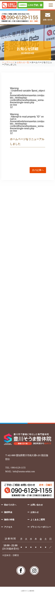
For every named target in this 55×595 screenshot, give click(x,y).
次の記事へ (38, 170)
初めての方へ (10, 505)
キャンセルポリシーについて (15, 314)
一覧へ (27, 354)
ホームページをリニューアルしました (19, 338)
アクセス (8, 527)
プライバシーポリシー (41, 527)
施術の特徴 (9, 519)
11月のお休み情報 (10, 326)
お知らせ (35, 512)
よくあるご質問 (38, 519)
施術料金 (8, 512)
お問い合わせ (37, 505)
